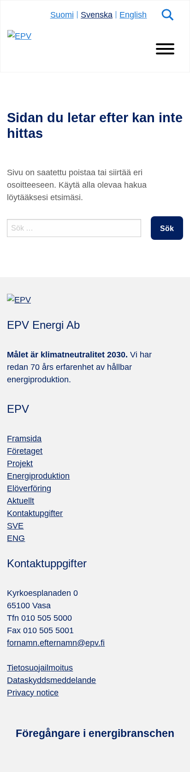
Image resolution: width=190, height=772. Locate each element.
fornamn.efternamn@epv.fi (56, 642)
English (133, 14)
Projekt (20, 463)
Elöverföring (29, 488)
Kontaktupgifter (35, 513)
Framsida (24, 438)
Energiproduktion (38, 476)
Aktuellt (20, 500)
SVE (15, 525)
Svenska (97, 14)
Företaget (24, 451)
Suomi (62, 14)
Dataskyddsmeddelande (51, 680)
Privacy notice (33, 692)
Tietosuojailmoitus (40, 667)
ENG (16, 538)
